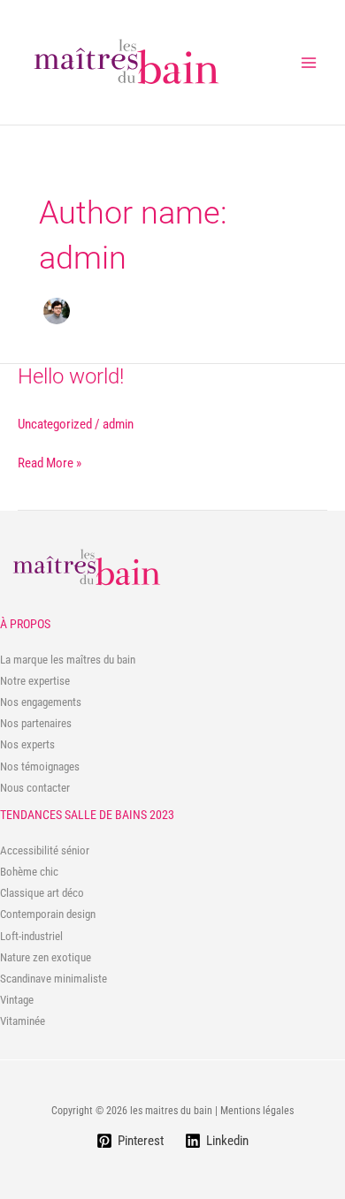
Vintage (17, 999)
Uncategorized (55, 424)
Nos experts (27, 744)
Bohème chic (29, 871)
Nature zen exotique (45, 957)
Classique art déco (42, 892)
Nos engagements (40, 702)
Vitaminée (22, 1021)
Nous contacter (35, 787)
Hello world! (71, 376)
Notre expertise (35, 680)
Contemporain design (48, 914)
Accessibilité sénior (44, 850)
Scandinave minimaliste (53, 978)
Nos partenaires (36, 723)
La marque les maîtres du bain (67, 659)
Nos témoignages (40, 766)
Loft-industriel (31, 936)
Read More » (49, 464)
